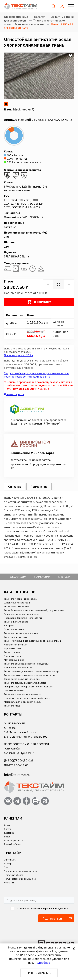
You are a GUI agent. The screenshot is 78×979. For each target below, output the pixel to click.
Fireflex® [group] (64, 576)
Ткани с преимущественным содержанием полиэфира (32, 671)
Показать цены (18, 355)
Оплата (7, 829)
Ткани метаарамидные (15, 637)
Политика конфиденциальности (20, 871)
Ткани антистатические (16, 621)
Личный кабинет (12, 844)
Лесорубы (9, 625)
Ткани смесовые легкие (16, 606)
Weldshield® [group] (18, 576)
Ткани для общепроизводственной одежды (26, 663)
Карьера (8, 863)
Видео (7, 836)
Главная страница (16, 16)
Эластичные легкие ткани (17, 602)
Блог (6, 867)
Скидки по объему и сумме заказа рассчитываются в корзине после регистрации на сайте (36, 375)
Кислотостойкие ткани (15, 644)
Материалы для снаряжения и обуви (22, 701)
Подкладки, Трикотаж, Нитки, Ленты (23, 618)
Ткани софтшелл (12, 652)
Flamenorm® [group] (42, 576)
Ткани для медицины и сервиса (20, 598)
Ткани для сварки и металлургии (21, 633)
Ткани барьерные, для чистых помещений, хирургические (34, 610)
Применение (39, 486)
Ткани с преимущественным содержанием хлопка (30, 675)
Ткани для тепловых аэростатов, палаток (25, 682)
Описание (14, 486)
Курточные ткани (12, 648)
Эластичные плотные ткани (18, 667)
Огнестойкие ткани (14, 629)
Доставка (9, 832)
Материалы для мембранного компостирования (28, 686)
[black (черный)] (5, 103)
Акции (7, 825)
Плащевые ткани (12, 656)
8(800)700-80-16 (18, 760)
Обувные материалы (14, 690)
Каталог (39, 16)
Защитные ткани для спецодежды (21, 614)
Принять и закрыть (39, 972)
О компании (10, 859)
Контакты (9, 882)
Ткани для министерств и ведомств (22, 694)
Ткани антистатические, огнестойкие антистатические (35, 22)
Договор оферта (14, 394)
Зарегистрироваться (14, 840)
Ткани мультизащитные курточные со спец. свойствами (32, 640)
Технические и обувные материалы (22, 679)
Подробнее (42, 963)
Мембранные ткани (14, 659)
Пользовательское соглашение (20, 878)
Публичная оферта (13, 875)
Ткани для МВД (12, 705)
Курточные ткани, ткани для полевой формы (27, 698)
